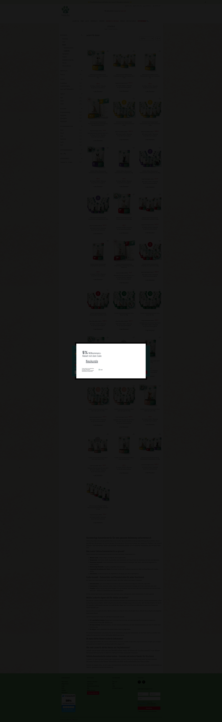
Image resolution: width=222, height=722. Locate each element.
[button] (78, 345)
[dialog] (111, 361)
